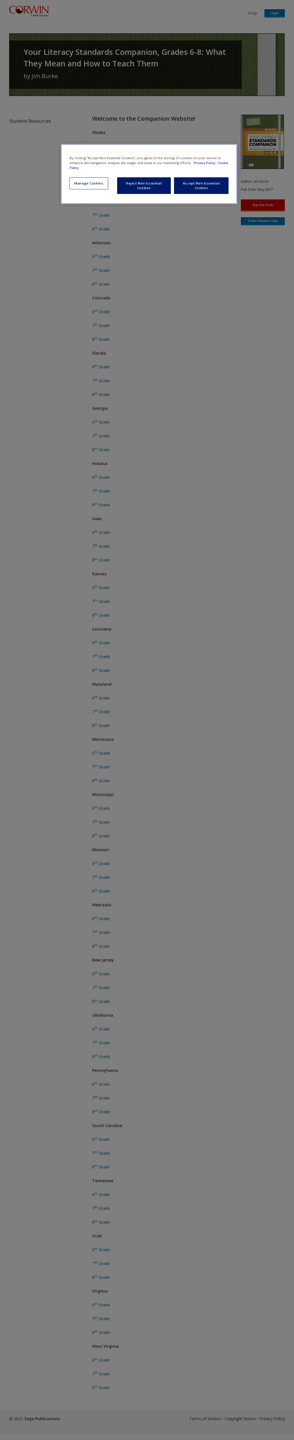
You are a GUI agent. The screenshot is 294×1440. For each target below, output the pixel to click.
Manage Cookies (88, 183)
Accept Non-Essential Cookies (201, 185)
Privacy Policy (205, 163)
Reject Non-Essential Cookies (144, 185)
